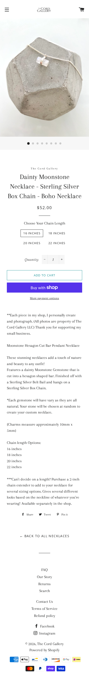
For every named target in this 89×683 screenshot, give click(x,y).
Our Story (44, 577)
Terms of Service (44, 608)
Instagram (46, 633)
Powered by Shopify (44, 650)
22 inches (56, 243)
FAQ (44, 570)
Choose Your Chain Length (44, 223)
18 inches (56, 233)
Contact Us (44, 601)
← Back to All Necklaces (44, 536)
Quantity (32, 259)
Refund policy (44, 616)
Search (44, 591)
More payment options (44, 298)
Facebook (47, 626)
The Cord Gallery (50, 644)
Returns (44, 584)
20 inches (31, 243)
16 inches (31, 233)
